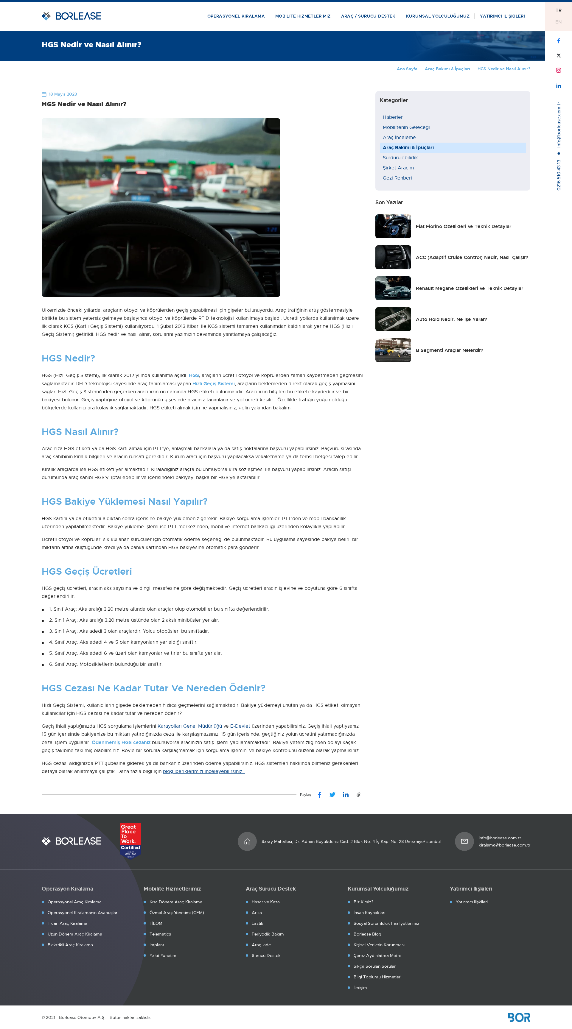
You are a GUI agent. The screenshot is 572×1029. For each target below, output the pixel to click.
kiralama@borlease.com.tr (504, 845)
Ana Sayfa (407, 68)
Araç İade (261, 944)
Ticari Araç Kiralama (67, 923)
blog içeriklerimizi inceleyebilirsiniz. (204, 771)
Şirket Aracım (398, 168)
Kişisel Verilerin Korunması (379, 944)
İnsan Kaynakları (369, 912)
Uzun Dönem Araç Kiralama (75, 934)
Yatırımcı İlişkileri (472, 902)
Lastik (257, 923)
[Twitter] (332, 794)
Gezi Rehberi (397, 178)
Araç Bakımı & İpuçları (447, 68)
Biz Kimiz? (363, 902)
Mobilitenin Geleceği (406, 127)
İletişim (360, 987)
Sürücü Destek (266, 955)
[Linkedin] (345, 794)
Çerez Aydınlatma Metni (377, 955)
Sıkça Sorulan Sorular (375, 966)
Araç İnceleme (399, 138)
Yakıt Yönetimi (163, 955)
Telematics (160, 934)
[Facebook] (319, 794)
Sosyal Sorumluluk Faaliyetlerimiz (386, 923)
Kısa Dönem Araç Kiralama (176, 902)
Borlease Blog (367, 934)
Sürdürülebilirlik (400, 158)
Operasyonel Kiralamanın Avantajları (83, 912)
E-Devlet (241, 726)
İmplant (157, 944)
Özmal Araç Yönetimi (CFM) (177, 912)
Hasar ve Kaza (266, 902)
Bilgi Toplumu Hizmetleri (377, 977)
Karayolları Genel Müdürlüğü (190, 726)
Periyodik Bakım (268, 934)
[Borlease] (71, 841)
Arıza (257, 912)
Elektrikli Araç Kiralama (70, 944)
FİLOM (156, 923)
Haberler (393, 117)
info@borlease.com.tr (500, 838)
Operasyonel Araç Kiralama (75, 902)
